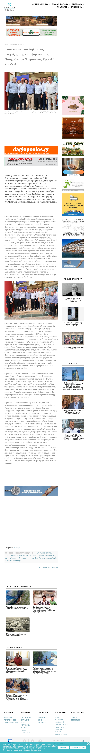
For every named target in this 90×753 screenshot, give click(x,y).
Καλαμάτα (18, 548)
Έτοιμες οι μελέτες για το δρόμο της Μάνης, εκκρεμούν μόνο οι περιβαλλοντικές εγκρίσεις (17, 670)
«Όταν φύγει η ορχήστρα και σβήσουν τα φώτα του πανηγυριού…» (73, 412)
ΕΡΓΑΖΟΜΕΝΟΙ (26, 717)
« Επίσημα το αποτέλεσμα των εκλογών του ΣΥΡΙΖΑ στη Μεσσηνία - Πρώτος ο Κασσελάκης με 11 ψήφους (30, 555)
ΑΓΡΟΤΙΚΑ (41, 717)
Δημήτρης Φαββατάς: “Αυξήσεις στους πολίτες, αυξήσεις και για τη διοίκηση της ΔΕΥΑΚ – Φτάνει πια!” (73, 437)
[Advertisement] (31, 130)
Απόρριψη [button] (64, 747)
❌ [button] (88, 744)
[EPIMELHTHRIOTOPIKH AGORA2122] (31, 492)
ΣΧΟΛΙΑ (23, 730)
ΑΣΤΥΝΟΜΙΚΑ (25, 725)
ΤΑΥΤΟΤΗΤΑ (75, 717)
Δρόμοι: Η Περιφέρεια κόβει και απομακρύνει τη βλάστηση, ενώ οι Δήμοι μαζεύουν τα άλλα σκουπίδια (17, 697)
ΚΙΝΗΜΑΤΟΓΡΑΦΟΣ (61, 724)
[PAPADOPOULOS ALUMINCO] (31, 162)
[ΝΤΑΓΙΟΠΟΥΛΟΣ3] (31, 151)
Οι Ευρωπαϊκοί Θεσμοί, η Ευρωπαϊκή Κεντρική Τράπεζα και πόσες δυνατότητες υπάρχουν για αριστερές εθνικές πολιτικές (73, 386)
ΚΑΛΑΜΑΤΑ (8, 717)
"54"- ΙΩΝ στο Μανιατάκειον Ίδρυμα (73, 348)
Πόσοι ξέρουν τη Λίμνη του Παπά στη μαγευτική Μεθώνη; (17, 607)
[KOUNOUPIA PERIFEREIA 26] (73, 168)
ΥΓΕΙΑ (23, 722)
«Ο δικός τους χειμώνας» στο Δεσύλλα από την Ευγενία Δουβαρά (73, 324)
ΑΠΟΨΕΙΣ (24, 728)
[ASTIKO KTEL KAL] (73, 206)
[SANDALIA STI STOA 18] (73, 106)
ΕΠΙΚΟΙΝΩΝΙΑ (76, 720)
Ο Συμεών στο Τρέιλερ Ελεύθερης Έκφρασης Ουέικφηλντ (73, 299)
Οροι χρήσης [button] (36, 750)
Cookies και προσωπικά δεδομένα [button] (16, 750)
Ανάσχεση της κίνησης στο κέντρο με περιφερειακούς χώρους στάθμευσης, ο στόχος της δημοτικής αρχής (44, 670)
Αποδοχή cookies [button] (78, 747)
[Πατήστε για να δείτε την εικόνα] (31, 91)
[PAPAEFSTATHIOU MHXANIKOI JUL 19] (73, 249)
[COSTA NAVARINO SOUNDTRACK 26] (73, 129)
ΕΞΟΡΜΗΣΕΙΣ (25, 733)
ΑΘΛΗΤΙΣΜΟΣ (59, 727)
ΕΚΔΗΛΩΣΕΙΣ (59, 722)
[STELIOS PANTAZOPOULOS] (73, 228)
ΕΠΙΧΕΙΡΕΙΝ (42, 720)
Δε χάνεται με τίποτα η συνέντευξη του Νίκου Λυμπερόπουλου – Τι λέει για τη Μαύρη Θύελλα (44, 609)
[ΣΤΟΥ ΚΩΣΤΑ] (73, 149)
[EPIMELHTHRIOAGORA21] (73, 265)
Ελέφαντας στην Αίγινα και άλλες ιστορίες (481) (16, 634)
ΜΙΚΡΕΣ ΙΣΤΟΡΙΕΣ (61, 734)
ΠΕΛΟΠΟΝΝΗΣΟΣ (10, 720)
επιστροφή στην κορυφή (48, 567)
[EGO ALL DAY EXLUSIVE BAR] (31, 22)
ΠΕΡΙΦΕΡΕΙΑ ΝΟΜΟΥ (11, 722)
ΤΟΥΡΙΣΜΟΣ (42, 722)
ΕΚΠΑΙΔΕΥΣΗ (25, 720)
